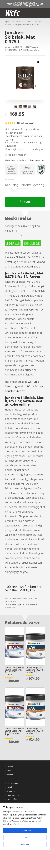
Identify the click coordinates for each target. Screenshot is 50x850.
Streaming (11, 791)
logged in (20, 604)
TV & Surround (13, 795)
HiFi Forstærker (13, 783)
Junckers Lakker (11, 24)
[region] (25, 826)
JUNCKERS (37, 21)
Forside (10, 766)
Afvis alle (25, 844)
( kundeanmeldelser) (25, 123)
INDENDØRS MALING (24, 21)
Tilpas (25, 837)
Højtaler (10, 787)
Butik (12, 21)
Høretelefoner (13, 799)
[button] (38, 62)
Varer (9, 770)
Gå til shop (33, 266)
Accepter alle (25, 830)
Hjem (7, 21)
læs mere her (37, 160)
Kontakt (10, 774)
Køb (27, 202)
